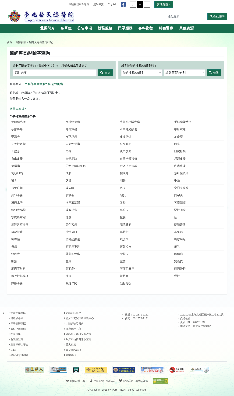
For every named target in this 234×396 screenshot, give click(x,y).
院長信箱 (16, 334)
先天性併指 (73, 144)
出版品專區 (17, 318)
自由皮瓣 (17, 158)
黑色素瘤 (71, 224)
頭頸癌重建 (73, 246)
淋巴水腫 (17, 202)
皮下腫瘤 (71, 136)
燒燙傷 (124, 239)
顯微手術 (17, 283)
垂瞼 (177, 180)
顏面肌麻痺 (127, 268)
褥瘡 (14, 246)
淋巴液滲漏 (73, 202)
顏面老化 (71, 268)
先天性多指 (18, 144)
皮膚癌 (178, 136)
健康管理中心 (73, 328)
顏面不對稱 (18, 268)
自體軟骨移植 (128, 158)
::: (63, 4)
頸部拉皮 (125, 246)
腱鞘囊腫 (180, 224)
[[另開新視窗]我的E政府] (76, 370)
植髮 (123, 217)
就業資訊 (71, 355)
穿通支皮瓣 (181, 188)
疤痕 (123, 188)
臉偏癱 (178, 254)
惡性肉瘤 (180, 210)
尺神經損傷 (73, 122)
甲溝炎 (15, 136)
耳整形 (15, 151)
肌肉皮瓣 (125, 151)
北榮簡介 (47, 28)
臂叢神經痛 (73, 254)
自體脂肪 (71, 158)
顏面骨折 (180, 268)
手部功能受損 (182, 122)
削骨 (123, 180)
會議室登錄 (17, 339)
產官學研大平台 (19, 344)
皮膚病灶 (125, 136)
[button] (228, 390)
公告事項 (84, 28)
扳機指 (15, 166)
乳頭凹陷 (17, 173)
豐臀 (123, 261)
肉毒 (68, 151)
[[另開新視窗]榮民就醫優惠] (59, 370)
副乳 (123, 195)
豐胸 (68, 261)
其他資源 (186, 28)
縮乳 (177, 246)
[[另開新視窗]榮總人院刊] (34, 370)
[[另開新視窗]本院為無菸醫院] (177, 370)
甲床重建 (180, 129)
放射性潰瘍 (181, 173)
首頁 (9, 42)
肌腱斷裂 (180, 151)
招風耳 (124, 173)
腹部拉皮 (17, 232)
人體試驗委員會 (75, 323)
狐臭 (14, 180)
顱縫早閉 (71, 283)
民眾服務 (125, 28)
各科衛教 (145, 28)
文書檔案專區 (18, 313)
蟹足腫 (124, 276)
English (112, 4)
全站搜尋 (219, 16)
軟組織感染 (18, 210)
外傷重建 (71, 129)
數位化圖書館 (18, 328)
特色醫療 (166, 28)
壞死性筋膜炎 (19, 276)
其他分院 (162, 4)
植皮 (68, 217)
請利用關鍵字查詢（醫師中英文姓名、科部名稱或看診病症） (51, 65)
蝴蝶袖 (15, 239)
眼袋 (123, 202)
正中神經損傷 (128, 129)
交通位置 (185, 318)
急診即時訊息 (73, 313)
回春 (177, 144)
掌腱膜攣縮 (18, 217)
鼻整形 (178, 232)
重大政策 (71, 344)
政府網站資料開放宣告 (78, 339)
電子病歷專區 (18, 323)
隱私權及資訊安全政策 (78, 334)
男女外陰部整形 (76, 166)
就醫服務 (105, 28)
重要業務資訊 (73, 349)
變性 (177, 276)
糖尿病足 (180, 239)
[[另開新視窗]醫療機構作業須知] (124, 369)
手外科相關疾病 (130, 122)
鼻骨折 (124, 232)
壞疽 (68, 276)
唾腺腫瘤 (71, 210)
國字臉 (178, 195)
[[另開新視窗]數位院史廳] (96, 370)
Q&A (13, 349)
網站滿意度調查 (19, 355)
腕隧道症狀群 (19, 224)
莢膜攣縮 (180, 202)
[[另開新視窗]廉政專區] (200, 370)
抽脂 (68, 173)
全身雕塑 (125, 144)
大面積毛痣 (18, 122)
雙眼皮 (178, 261)
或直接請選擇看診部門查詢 (138, 65)
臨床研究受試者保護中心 (80, 318)
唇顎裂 (70, 195)
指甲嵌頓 (17, 188)
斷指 (14, 261)
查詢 (107, 72)
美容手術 (17, 195)
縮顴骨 (15, 254)
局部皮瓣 (180, 158)
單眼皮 (124, 210)
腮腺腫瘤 (125, 224)
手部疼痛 (17, 129)
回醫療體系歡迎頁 (79, 4)
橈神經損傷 (73, 239)
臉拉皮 (124, 254)
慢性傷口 (71, 232)
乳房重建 (180, 166)
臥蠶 (68, 180)
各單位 (66, 28)
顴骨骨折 (125, 283)
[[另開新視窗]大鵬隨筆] (152, 370)
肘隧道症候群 (128, 166)
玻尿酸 (70, 188)
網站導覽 (98, 4)
